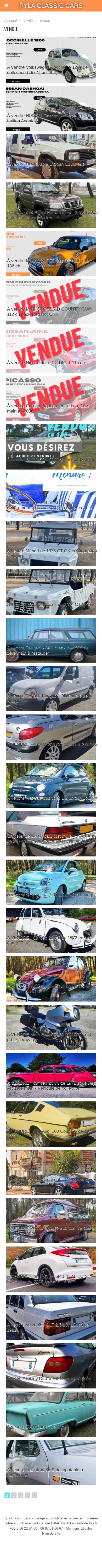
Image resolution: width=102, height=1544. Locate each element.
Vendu (44, 20)
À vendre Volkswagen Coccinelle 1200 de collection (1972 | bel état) (47, 70)
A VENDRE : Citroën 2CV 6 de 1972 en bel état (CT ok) (48, 940)
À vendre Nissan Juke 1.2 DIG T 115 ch (46, 362)
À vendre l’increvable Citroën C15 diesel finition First (46, 167)
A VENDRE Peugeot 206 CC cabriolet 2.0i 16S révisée (52, 747)
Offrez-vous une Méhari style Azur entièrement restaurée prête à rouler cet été (49, 505)
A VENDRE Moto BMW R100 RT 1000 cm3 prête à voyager (49, 1037)
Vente (28, 20)
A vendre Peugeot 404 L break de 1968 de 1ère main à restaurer (47, 650)
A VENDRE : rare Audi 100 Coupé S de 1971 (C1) (50, 1134)
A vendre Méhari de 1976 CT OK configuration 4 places (52, 553)
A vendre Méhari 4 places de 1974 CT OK (47, 604)
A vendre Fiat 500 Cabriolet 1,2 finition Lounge (52, 798)
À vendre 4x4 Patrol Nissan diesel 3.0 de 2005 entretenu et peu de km (52, 215)
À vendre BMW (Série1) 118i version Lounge (50, 459)
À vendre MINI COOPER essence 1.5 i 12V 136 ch (49, 263)
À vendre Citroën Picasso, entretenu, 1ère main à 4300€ (48, 408)
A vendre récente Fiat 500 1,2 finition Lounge (50, 894)
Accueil (10, 20)
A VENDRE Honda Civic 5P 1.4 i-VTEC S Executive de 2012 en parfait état (47, 1279)
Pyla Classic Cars (51, 5)
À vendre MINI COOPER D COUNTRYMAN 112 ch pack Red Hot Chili (49, 312)
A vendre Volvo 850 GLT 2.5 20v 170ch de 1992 (48, 1327)
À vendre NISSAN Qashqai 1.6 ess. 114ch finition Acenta (48, 118)
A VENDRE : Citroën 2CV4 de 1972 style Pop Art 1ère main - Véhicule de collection (51, 1085)
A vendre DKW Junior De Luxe (37, 1426)
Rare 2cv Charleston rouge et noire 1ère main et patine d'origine (51, 989)
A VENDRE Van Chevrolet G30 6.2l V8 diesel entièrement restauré (51, 1231)
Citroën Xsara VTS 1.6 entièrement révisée (49, 1378)
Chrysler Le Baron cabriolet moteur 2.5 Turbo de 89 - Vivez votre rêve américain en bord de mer (52, 841)
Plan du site (51, 1533)
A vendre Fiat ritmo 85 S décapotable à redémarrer (45, 1472)
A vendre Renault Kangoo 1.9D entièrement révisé (49, 699)
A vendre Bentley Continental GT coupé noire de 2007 (51, 1182)
